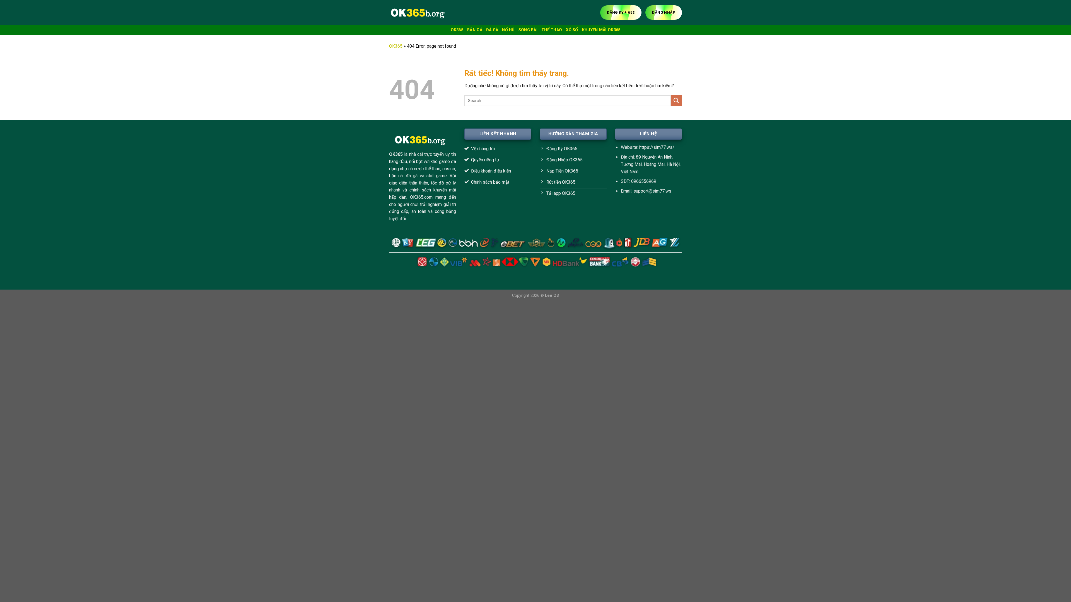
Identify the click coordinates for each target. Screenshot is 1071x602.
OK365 (457, 30)
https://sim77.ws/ (656, 147)
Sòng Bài (527, 30)
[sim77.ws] (417, 12)
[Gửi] (676, 100)
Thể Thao (551, 30)
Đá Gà (492, 30)
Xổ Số (572, 30)
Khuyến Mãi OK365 (601, 30)
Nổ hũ (508, 30)
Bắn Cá (474, 30)
